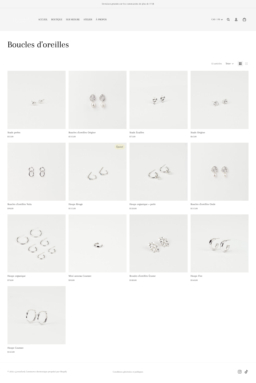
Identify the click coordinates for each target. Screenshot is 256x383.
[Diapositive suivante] (121, 100)
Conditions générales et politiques (128, 372)
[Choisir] (59, 266)
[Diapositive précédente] (74, 100)
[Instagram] (239, 371)
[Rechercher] (228, 19)
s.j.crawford (19, 371)
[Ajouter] (59, 123)
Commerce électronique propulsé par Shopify (46, 371)
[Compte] (236, 19)
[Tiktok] (246, 371)
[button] (230, 64)
